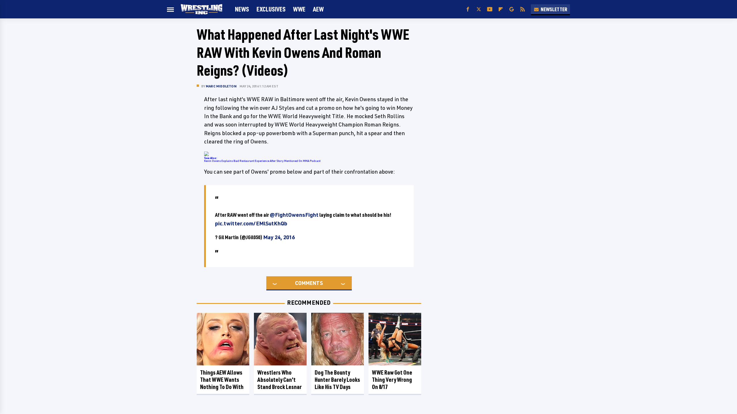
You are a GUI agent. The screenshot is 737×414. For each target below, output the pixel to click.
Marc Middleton (221, 86)
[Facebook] (467, 9)
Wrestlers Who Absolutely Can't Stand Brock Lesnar (279, 379)
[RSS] (522, 9)
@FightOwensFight (294, 214)
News (242, 9)
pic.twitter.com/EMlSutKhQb (251, 223)
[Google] (511, 9)
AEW (318, 9)
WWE (299, 9)
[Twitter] (478, 9)
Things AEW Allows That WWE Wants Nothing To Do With (222, 379)
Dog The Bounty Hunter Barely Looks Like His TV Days (337, 379)
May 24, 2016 (279, 237)
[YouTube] (489, 9)
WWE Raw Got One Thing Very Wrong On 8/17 (392, 379)
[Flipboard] (500, 9)
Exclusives (271, 9)
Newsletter (554, 9)
